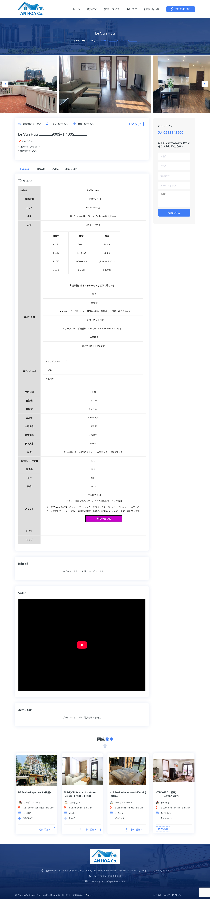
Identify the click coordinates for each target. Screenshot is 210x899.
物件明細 (44, 829)
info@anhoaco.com (107, 881)
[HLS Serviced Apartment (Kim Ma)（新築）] (128, 770)
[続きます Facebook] (173, 895)
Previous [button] (5, 84)
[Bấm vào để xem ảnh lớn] (105, 86)
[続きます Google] (179, 895)
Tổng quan (24, 168)
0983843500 (182, 9)
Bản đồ (41, 168)
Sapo (88, 895)
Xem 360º (71, 168)
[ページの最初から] (200, 883)
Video (55, 168)
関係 (105, 739)
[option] (105, 86)
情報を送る (174, 212)
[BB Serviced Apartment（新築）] (36, 770)
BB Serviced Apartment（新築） (35, 792)
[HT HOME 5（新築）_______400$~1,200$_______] (173, 770)
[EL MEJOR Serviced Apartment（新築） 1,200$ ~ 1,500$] (82, 770)
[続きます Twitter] (176, 895)
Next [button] (205, 84)
